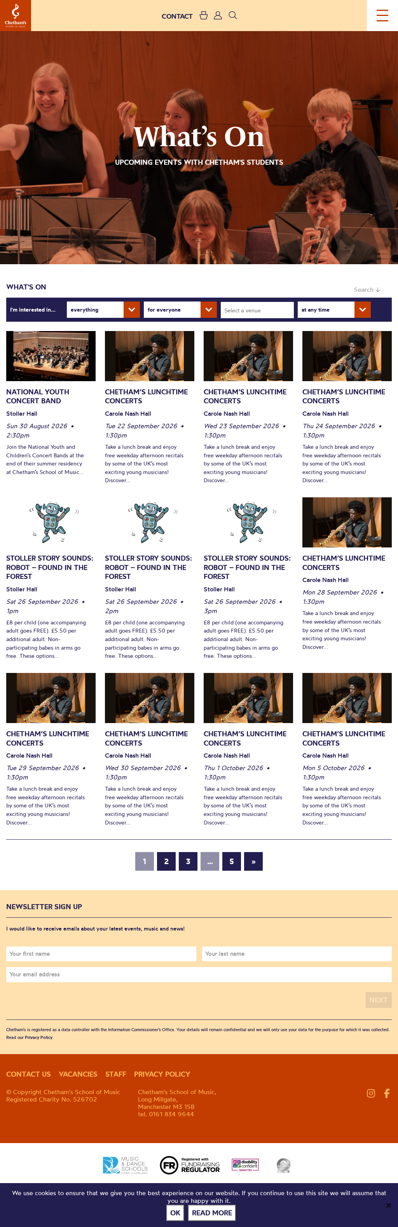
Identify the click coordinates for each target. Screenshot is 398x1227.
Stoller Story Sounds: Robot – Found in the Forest (49, 567)
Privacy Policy (38, 1037)
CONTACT (177, 16)
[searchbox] (259, 310)
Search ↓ (367, 289)
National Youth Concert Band (37, 396)
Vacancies (78, 1074)
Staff (115, 1074)
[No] (388, 1205)
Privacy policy (162, 1074)
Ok (175, 1212)
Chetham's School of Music (15, 15)
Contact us (28, 1074)
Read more (212, 1212)
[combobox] (257, 310)
